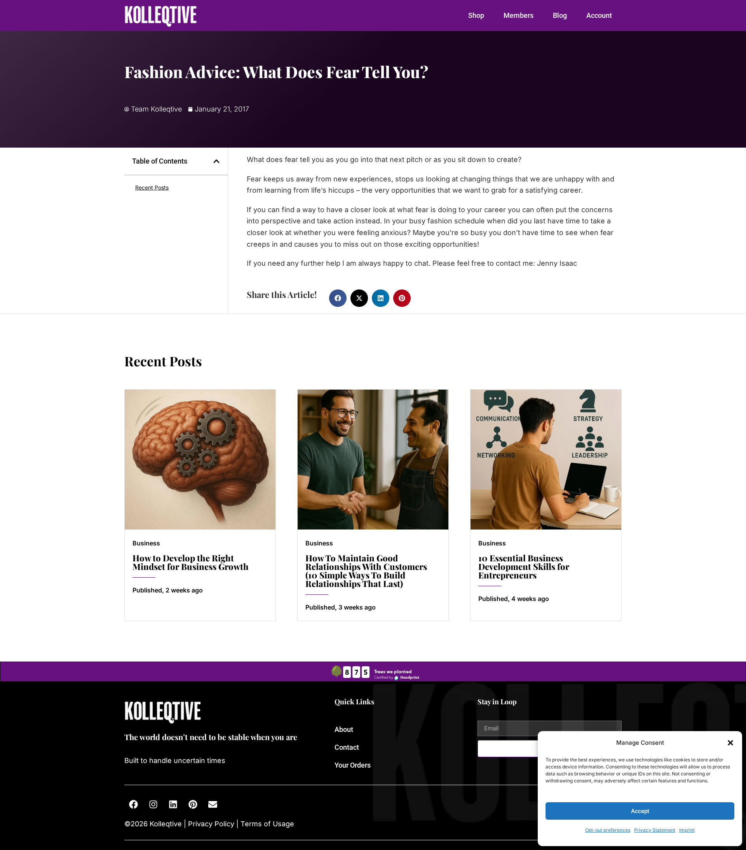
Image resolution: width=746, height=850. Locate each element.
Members (518, 15)
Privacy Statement (654, 830)
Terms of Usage (266, 824)
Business (146, 543)
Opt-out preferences (607, 830)
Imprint (687, 830)
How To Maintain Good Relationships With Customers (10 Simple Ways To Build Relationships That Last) (366, 570)
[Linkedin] (173, 804)
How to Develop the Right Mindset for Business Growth (190, 562)
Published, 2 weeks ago (167, 590)
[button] (730, 743)
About (344, 729)
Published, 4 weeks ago (513, 599)
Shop (476, 15)
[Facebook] (133, 804)
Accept (640, 811)
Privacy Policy (211, 824)
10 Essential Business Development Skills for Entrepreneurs (523, 566)
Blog (560, 15)
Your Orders (353, 765)
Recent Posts (152, 187)
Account (599, 15)
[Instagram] (153, 804)
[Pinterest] (193, 804)
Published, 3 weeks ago (340, 607)
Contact (347, 747)
